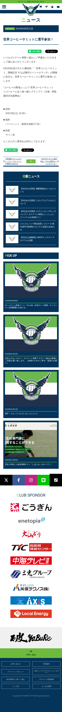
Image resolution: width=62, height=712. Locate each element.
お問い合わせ (16, 664)
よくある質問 (46, 686)
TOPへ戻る (31, 655)
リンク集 (15, 686)
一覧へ (31, 161)
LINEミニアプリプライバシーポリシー (46, 671)
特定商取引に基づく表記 (15, 679)
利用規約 (46, 664)
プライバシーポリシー (15, 672)
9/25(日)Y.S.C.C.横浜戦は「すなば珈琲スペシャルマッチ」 (49, 161)
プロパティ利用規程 (46, 679)
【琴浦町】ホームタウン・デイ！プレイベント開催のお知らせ (13, 161)
